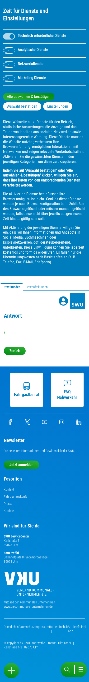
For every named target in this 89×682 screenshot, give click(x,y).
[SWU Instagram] (61, 423)
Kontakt (9, 489)
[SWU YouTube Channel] (44, 423)
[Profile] (63, 301)
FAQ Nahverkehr (67, 394)
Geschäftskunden (36, 287)
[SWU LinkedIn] (78, 423)
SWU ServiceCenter (16, 536)
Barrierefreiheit (58, 627)
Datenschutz (27, 627)
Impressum (42, 627)
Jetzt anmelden (21, 464)
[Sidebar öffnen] (11, 670)
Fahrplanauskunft (15, 496)
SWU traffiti (11, 553)
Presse (8, 504)
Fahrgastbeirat (26, 394)
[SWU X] (27, 423)
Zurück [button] (14, 351)
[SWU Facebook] (10, 423)
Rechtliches (11, 627)
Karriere (9, 511)
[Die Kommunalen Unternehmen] (29, 585)
